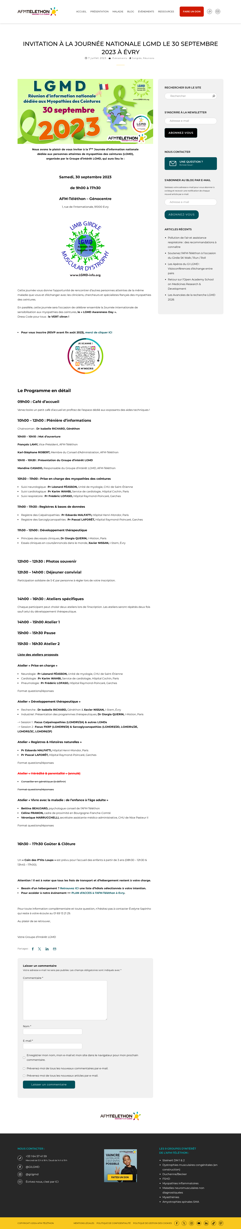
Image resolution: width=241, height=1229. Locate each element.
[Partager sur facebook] (32, 948)
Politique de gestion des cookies (152, 1223)
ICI (57, 1181)
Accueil (81, 11)
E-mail (28, 1040)
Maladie (117, 11)
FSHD (166, 1178)
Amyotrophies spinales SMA (180, 1201)
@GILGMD (32, 1166)
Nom (27, 1026)
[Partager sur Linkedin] (47, 948)
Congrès (137, 58)
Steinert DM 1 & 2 (173, 1160)
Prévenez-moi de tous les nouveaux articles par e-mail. (62, 1075)
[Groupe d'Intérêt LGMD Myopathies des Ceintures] (38, 11)
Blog (130, 11)
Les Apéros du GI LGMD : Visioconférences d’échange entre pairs (190, 268)
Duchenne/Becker (174, 1174)
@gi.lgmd (32, 1174)
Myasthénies (170, 1197)
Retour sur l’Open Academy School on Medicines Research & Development (191, 284)
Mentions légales (84, 1223)
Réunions (148, 58)
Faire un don (192, 11)
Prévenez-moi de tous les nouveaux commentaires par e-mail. (67, 1068)
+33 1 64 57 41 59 (36, 1156)
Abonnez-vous (182, 214)
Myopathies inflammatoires (180, 1183)
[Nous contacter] (209, 11)
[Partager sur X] (39, 948)
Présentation (99, 11)
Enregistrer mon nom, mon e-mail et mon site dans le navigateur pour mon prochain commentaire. (82, 1057)
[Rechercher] (213, 96)
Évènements (146, 11)
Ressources (166, 11)
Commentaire (33, 978)
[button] (54, 948)
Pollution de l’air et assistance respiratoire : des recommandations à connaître (192, 242)
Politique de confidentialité (114, 1223)
